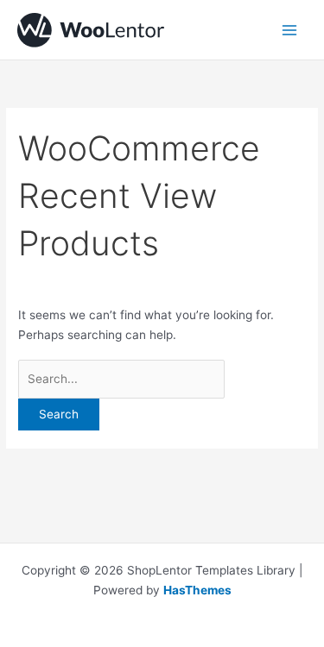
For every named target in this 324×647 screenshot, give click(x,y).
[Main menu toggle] (290, 30)
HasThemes (197, 590)
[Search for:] (121, 379)
